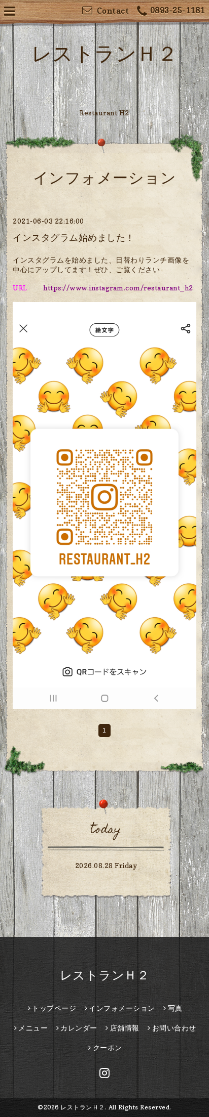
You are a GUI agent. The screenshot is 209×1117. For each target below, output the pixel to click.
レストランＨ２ (104, 53)
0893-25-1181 (177, 10)
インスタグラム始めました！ (74, 237)
